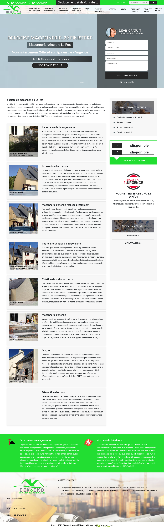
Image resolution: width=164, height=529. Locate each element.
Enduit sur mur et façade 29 (148, 9)
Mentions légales (86, 525)
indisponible (18, 3)
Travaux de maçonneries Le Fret (136, 491)
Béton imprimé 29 (123, 9)
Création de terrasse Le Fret (113, 491)
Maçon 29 (87, 9)
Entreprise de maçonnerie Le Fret (74, 488)
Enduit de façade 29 (158, 9)
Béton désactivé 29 (112, 9)
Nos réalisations (50, 65)
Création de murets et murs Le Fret (100, 488)
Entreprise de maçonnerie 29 (34, 9)
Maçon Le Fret (96, 491)
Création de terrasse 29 (63, 9)
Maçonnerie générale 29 (76, 9)
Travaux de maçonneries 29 (49, 9)
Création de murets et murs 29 (135, 9)
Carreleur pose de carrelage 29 (99, 9)
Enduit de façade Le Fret (87, 494)
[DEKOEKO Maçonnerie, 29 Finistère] (11, 9)
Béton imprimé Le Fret (123, 488)
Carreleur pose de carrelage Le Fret (77, 491)
